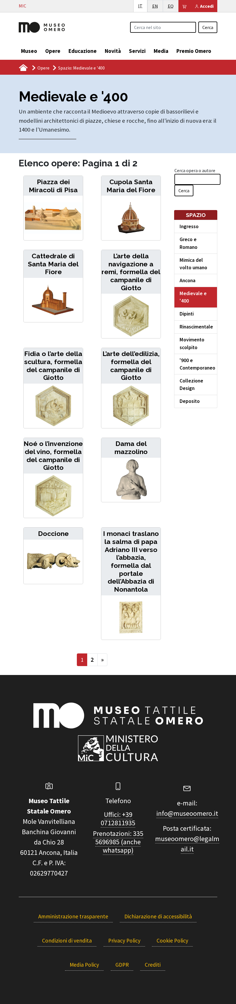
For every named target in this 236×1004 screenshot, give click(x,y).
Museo (29, 50)
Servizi (137, 50)
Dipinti (187, 314)
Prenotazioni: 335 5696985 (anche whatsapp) (118, 842)
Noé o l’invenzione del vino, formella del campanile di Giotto (53, 455)
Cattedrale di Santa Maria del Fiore (53, 264)
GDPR (122, 964)
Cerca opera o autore (194, 170)
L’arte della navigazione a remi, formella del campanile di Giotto (131, 272)
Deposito (190, 401)
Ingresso (189, 226)
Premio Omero (193, 50)
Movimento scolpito (192, 343)
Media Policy (84, 964)
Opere (52, 50)
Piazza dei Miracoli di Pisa (53, 186)
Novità (113, 50)
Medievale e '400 (193, 297)
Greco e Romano (188, 243)
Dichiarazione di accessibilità (158, 916)
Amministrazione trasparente (73, 916)
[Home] (42, 27)
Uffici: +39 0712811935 (118, 818)
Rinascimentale (196, 327)
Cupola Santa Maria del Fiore (130, 186)
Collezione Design (191, 384)
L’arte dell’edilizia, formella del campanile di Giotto (131, 365)
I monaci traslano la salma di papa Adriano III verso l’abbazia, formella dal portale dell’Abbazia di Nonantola (131, 561)
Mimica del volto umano (193, 264)
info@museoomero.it (187, 813)
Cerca (207, 27)
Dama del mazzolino (131, 447)
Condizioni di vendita (67, 940)
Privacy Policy (124, 940)
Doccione (53, 533)
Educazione (82, 50)
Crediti (153, 964)
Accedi (206, 6)
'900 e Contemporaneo (197, 364)
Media (161, 50)
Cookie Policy (172, 940)
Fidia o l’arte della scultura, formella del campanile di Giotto (53, 365)
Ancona (187, 280)
